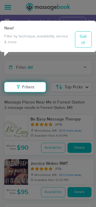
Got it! (83, 39)
